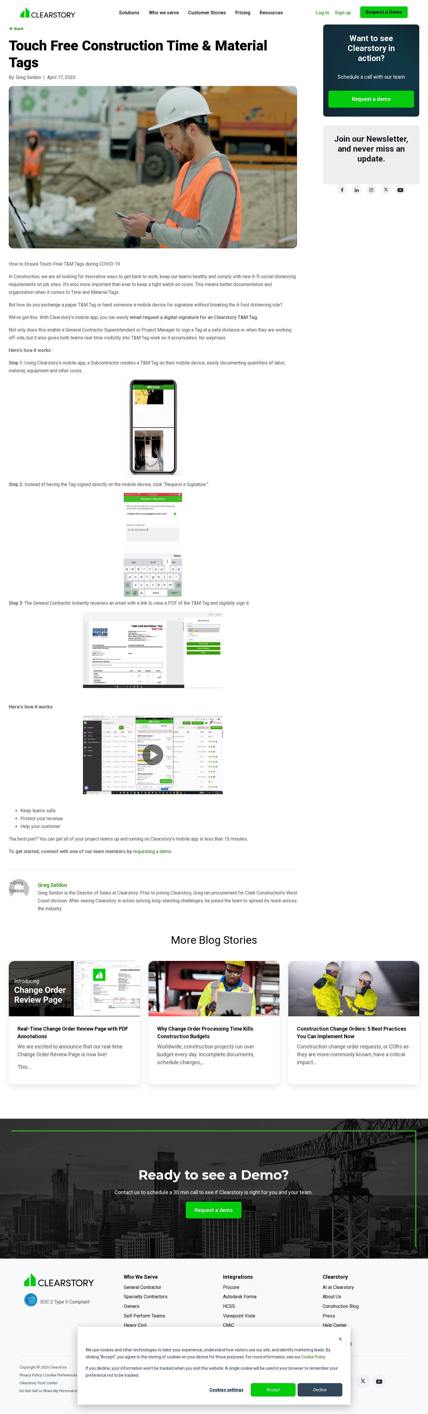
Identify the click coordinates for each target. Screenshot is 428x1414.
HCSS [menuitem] (229, 1306)
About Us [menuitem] (332, 1296)
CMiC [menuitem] (228, 1325)
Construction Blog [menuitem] (341, 1306)
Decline (320, 1389)
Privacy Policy (31, 1375)
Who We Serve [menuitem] (141, 1277)
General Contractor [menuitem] (142, 1287)
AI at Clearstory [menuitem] (338, 1287)
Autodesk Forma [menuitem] (240, 1296)
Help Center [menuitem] (335, 1325)
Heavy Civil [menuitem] (135, 1325)
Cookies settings (226, 1389)
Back (16, 29)
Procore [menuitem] (231, 1287)
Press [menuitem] (329, 1316)
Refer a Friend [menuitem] (337, 1344)
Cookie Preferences (61, 1375)
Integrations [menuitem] (238, 1277)
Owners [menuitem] (131, 1306)
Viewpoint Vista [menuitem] (239, 1316)
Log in (322, 12)
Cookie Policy (313, 1357)
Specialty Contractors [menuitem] (145, 1296)
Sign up (343, 12)
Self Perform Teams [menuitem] (144, 1316)
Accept (273, 1389)
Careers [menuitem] (331, 1335)
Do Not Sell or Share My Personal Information (57, 1391)
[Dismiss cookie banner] (340, 1338)
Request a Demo (384, 12)
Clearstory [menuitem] (335, 1277)
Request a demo (371, 99)
